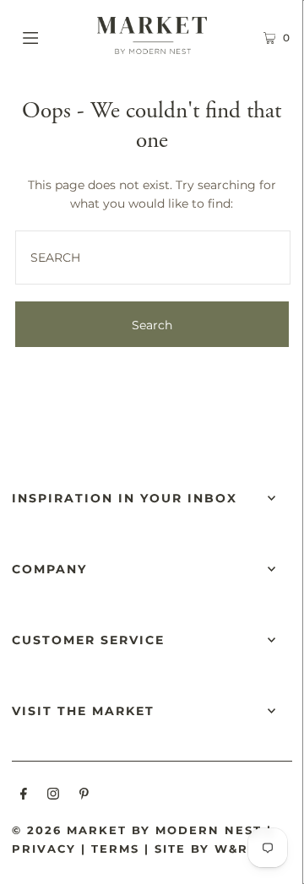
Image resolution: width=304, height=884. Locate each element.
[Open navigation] (48, 35)
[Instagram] (53, 796)
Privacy (44, 848)
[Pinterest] (84, 796)
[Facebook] (23, 796)
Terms (115, 848)
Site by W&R (201, 848)
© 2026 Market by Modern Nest (137, 830)
